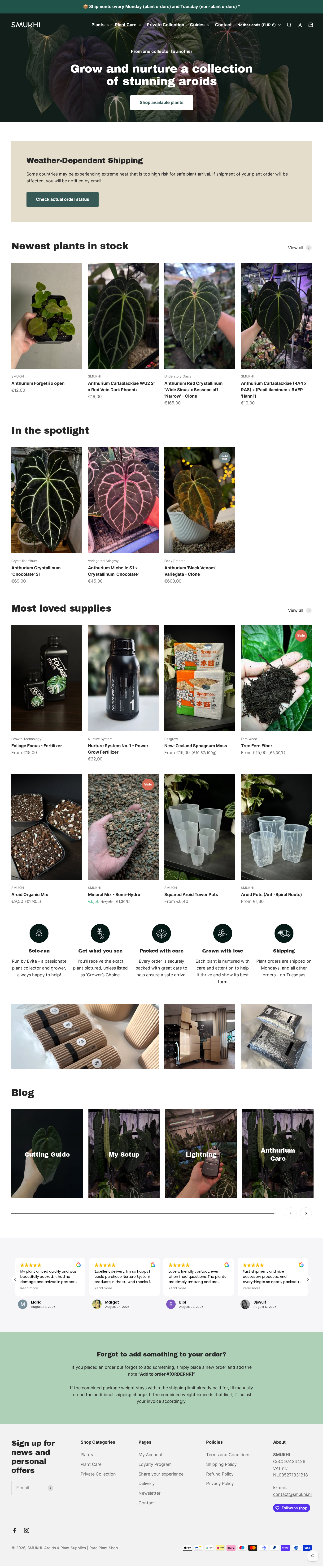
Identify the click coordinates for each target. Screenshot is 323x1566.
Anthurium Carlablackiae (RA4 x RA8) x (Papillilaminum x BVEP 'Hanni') (273, 390)
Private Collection (165, 24)
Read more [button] (29, 1288)
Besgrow (171, 739)
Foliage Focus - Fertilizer (36, 745)
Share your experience (161, 1474)
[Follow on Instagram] (26, 1530)
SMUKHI (17, 376)
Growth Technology (26, 739)
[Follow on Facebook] (14, 1530)
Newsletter (150, 1493)
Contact (223, 24)
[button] (307, 1279)
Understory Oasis (177, 376)
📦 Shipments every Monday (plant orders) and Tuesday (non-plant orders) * (161, 6)
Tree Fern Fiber (256, 745)
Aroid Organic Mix (29, 894)
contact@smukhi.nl (292, 1494)
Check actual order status (62, 199)
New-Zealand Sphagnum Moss (195, 745)
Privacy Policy (220, 1483)
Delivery (147, 1483)
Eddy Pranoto (174, 561)
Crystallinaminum (24, 561)
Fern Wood (249, 739)
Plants (98, 24)
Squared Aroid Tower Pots (191, 894)
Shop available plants (161, 102)
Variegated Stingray (103, 561)
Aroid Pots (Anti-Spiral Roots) (271, 894)
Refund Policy (220, 1474)
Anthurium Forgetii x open (38, 383)
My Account (151, 1454)
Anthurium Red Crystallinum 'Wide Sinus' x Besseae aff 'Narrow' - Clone (193, 390)
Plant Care (125, 24)
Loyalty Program (155, 1464)
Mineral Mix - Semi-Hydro (114, 894)
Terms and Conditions (228, 1454)
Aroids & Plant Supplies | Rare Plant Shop (81, 1547)
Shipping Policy (221, 1464)
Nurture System (100, 739)
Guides (197, 24)
